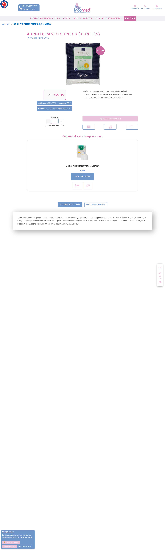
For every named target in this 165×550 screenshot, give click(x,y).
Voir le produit (82, 176)
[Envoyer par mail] (88, 127)
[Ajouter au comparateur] (110, 127)
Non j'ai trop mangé (9, 546)
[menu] (82, 18)
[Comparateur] (159, 273)
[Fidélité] (160, 282)
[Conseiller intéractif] (159, 277)
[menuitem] (44, 18)
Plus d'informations (24, 546)
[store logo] (82, 7)
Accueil (6, 24)
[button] (132, 127)
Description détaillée (70, 205)
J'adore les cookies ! (12, 542)
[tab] (70, 204)
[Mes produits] (159, 268)
